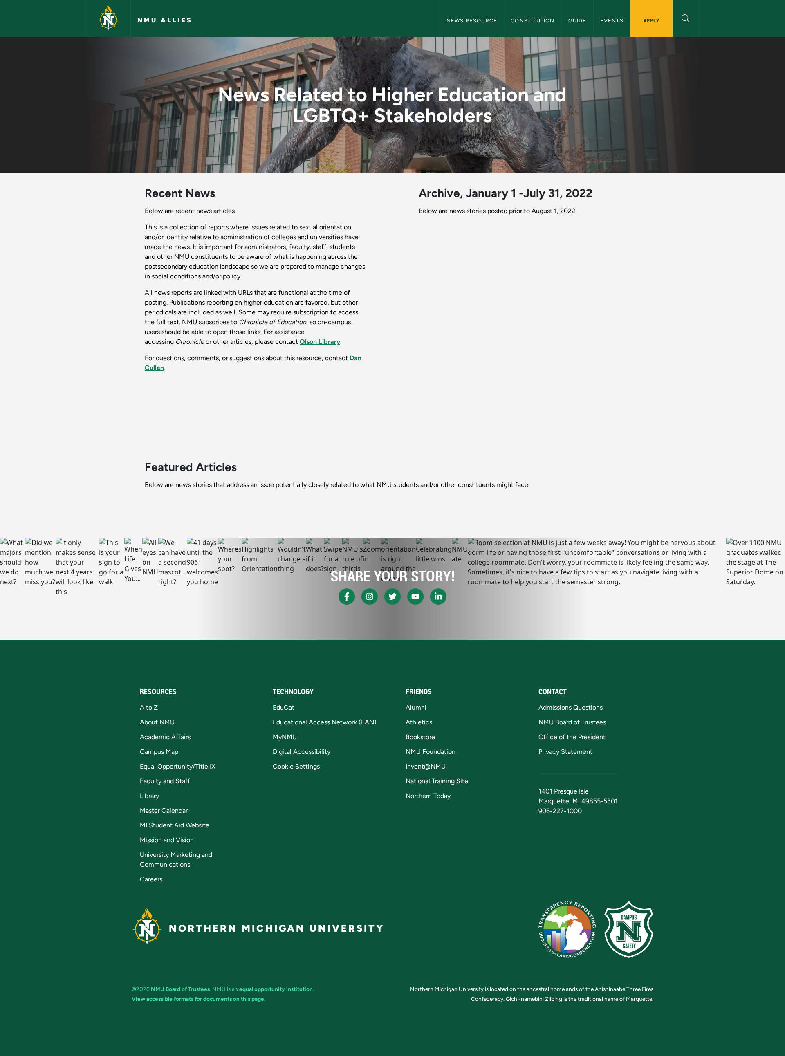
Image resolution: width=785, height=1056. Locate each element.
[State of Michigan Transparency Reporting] (567, 929)
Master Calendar (164, 810)
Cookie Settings (296, 766)
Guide (577, 21)
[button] (686, 17)
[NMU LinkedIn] (438, 596)
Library (149, 796)
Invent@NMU (426, 766)
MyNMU (285, 737)
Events (612, 21)
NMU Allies (165, 20)
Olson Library (320, 341)
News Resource (472, 21)
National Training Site (437, 781)
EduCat (283, 707)
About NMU (157, 722)
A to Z (149, 707)
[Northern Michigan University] (108, 18)
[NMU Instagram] (369, 596)
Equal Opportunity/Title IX (177, 766)
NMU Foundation (430, 752)
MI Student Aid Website (174, 825)
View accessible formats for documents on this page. (198, 998)
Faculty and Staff (165, 781)
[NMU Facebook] (347, 596)
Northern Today (428, 796)
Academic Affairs (165, 737)
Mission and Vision (167, 840)
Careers (151, 879)
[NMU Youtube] (415, 596)
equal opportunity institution (276, 989)
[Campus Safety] (628, 929)
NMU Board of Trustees (572, 722)
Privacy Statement (565, 752)
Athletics (419, 722)
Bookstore (420, 737)
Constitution (532, 21)
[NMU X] (392, 596)
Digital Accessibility (301, 752)
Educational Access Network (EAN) (325, 722)
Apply (651, 20)
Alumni (416, 707)
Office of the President (572, 737)
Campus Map (159, 752)
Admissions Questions (570, 707)
